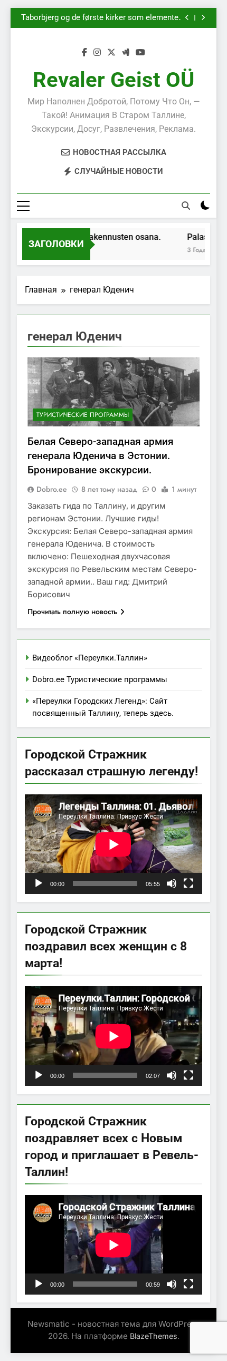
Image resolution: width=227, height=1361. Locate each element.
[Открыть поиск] (186, 205)
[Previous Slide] (187, 17)
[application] (113, 844)
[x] (111, 52)
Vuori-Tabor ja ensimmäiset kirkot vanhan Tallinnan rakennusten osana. (107, 22)
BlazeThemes (153, 1335)
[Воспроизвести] (38, 883)
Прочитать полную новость (72, 611)
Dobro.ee (51, 489)
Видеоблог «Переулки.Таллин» (89, 658)
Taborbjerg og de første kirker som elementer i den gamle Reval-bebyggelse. (101, 13)
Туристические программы (82, 415)
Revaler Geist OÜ (113, 79)
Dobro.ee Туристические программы (99, 679)
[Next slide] (203, 17)
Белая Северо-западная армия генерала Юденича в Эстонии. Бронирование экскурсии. (100, 455)
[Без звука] (171, 883)
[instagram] (97, 52)
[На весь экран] (188, 883)
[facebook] (84, 52)
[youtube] (140, 52)
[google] (126, 52)
